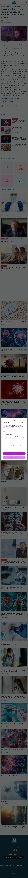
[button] (14, 435)
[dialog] (14, 439)
